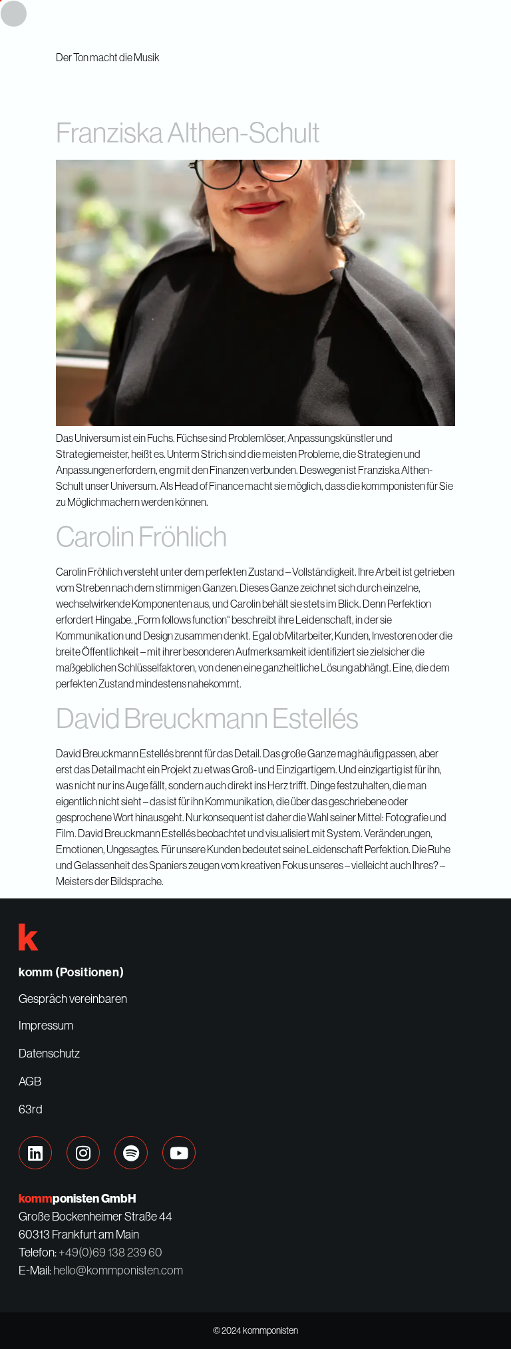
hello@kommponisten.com (118, 1270)
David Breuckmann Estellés (207, 717)
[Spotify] (131, 1152)
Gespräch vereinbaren (73, 999)
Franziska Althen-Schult (188, 132)
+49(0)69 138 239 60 (110, 1252)
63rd (31, 1109)
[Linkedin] (35, 1152)
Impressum (46, 1025)
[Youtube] (179, 1152)
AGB (30, 1081)
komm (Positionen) (71, 972)
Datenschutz (49, 1053)
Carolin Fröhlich (141, 536)
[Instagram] (83, 1152)
